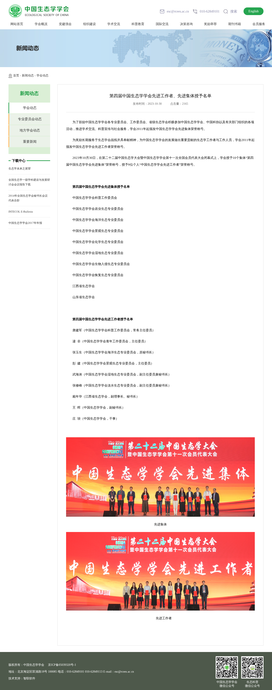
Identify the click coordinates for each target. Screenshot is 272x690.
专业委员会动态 (30, 119)
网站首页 (16, 24)
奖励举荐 (210, 24)
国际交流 (162, 24)
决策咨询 (186, 24)
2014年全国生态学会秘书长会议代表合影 (28, 198)
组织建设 (89, 24)
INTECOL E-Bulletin (20, 211)
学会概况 (41, 24)
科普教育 (138, 24)
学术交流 (113, 24)
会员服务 (258, 24)
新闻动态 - (29, 75)
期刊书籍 (234, 24)
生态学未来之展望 (19, 168)
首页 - (17, 75)
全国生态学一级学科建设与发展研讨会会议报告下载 (29, 182)
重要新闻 (30, 141)
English (253, 11)
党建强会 (65, 24)
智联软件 (29, 678)
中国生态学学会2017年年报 (25, 222)
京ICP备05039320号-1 (62, 664)
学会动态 (42, 75)
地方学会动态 (30, 130)
